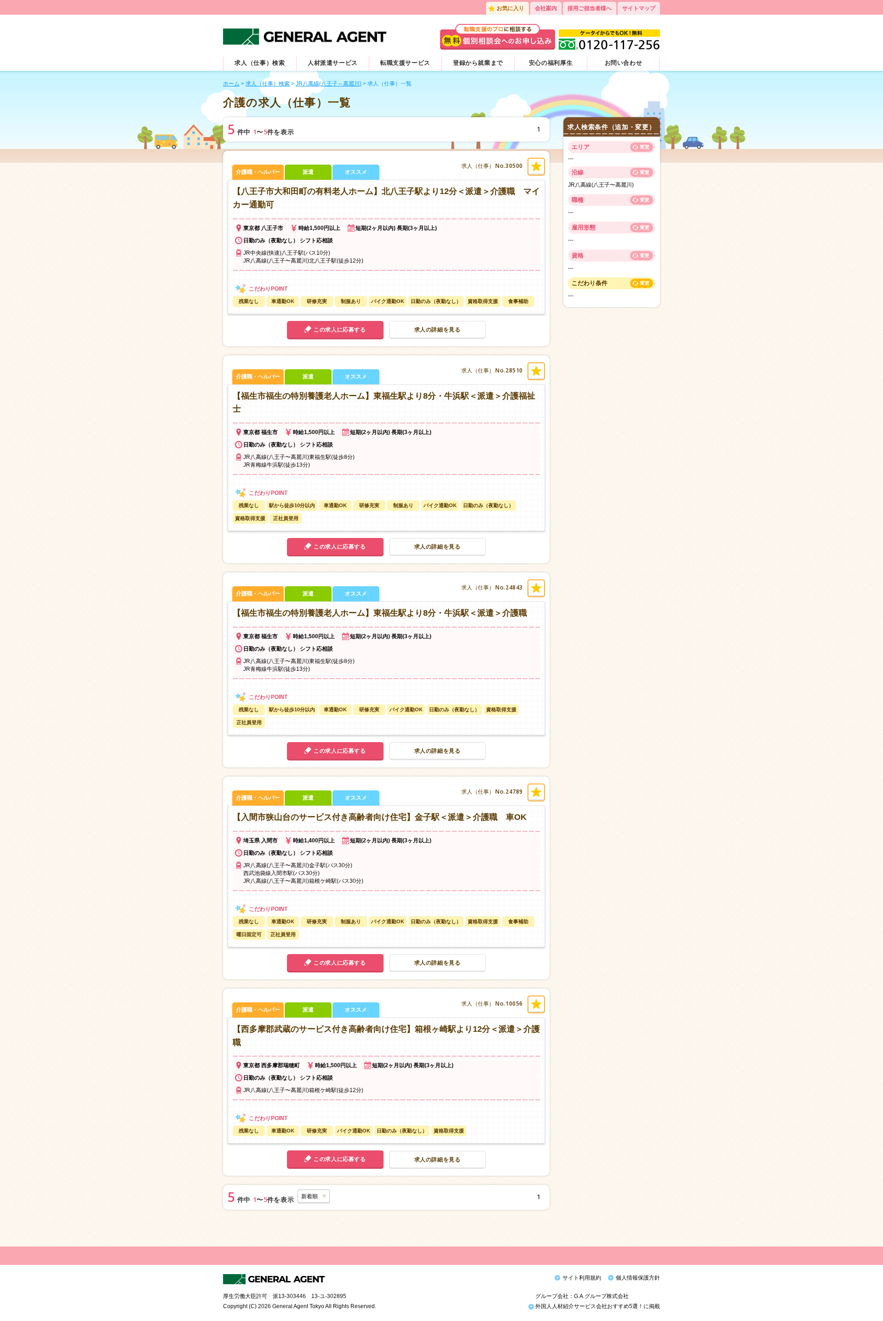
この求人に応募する (340, 329)
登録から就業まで (478, 62)
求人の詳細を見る (437, 329)
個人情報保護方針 (638, 1278)
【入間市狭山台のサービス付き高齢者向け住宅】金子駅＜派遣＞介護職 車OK (380, 817)
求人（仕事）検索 (260, 62)
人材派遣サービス (333, 62)
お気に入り (510, 8)
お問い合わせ (623, 62)
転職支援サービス (405, 62)
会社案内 (546, 8)
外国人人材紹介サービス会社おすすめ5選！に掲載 (597, 1306)
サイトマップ (638, 8)
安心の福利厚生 (551, 62)
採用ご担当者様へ (590, 8)
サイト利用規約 (581, 1278)
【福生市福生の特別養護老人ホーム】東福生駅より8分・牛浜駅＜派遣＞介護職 (380, 613)
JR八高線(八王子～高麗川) (328, 83)
